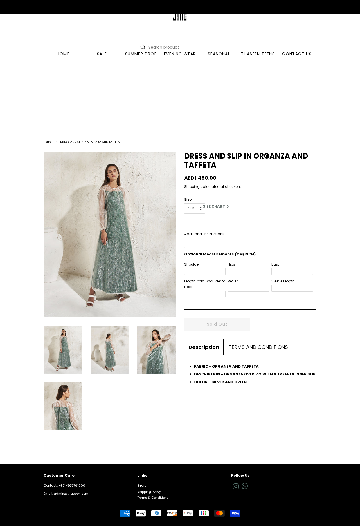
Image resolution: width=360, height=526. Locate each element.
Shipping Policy (149, 491)
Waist (233, 281)
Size (188, 199)
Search (142, 485)
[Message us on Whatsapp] (245, 488)
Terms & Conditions (153, 497)
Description (203, 347)
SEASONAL (219, 54)
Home (48, 142)
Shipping (192, 186)
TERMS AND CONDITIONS (258, 347)
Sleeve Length (283, 281)
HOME (63, 54)
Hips (231, 264)
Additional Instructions (204, 234)
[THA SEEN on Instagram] (236, 488)
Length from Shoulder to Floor (204, 284)
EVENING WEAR (180, 54)
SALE (102, 54)
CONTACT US (297, 54)
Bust (275, 264)
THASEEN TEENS (258, 54)
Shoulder (192, 264)
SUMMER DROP (141, 54)
